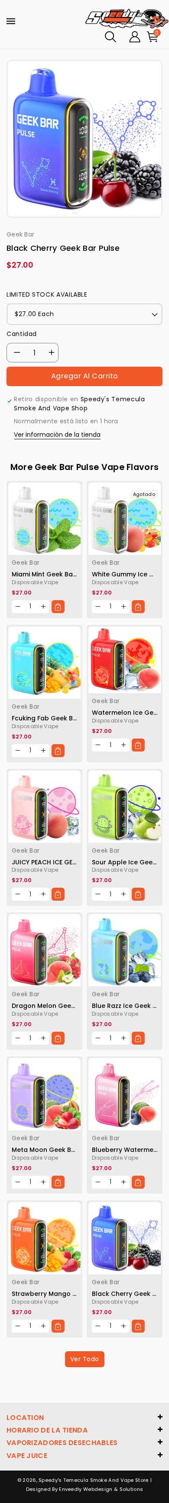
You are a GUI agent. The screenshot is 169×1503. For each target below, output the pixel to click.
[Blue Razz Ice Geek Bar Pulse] (124, 950)
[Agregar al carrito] (58, 606)
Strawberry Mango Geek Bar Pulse (66, 1293)
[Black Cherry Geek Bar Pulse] (124, 1238)
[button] (110, 36)
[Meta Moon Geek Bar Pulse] (44, 1094)
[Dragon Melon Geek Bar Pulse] (44, 950)
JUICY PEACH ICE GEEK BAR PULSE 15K (68, 862)
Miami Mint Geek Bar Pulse (53, 574)
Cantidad (21, 333)
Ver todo (84, 1359)
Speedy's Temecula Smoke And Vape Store (93, 1480)
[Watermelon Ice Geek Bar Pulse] (124, 660)
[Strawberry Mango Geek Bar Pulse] (44, 1238)
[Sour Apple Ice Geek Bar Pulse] (124, 806)
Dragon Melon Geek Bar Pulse (58, 1005)
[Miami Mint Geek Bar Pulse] (44, 518)
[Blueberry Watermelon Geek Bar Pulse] (124, 1094)
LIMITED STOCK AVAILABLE (47, 294)
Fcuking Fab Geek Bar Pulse (55, 718)
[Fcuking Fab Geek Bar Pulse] (44, 662)
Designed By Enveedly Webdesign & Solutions (84, 1489)
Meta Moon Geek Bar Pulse (54, 1149)
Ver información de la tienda (57, 434)
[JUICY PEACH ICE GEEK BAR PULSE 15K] (44, 806)
